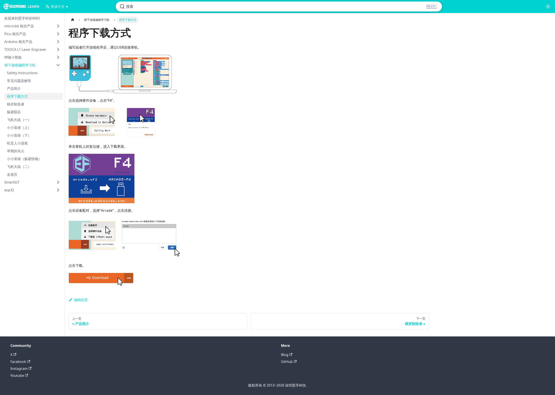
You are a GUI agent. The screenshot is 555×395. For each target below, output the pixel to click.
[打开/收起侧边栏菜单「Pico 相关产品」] (58, 33)
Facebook (18, 361)
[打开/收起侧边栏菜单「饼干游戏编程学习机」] (58, 65)
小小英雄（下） (19, 135)
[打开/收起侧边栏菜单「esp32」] (58, 190)
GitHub (287, 361)
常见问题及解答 (19, 80)
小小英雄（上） (19, 127)
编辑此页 (81, 299)
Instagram (19, 368)
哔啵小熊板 (13, 57)
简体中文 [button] (58, 6)
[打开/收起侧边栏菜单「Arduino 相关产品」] (58, 41)
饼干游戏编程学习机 (20, 65)
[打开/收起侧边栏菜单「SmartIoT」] (58, 182)
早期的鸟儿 (15, 151)
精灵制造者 (15, 104)
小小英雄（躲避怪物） (24, 158)
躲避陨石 (14, 112)
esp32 (9, 190)
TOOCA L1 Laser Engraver (25, 49)
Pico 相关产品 (15, 33)
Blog (284, 354)
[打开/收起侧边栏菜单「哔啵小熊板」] (58, 57)
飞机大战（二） (19, 166)
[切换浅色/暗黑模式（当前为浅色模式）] (548, 6)
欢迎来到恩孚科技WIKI (22, 18)
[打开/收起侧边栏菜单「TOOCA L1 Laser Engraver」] (58, 49)
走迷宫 (12, 174)
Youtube (17, 375)
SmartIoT (12, 182)
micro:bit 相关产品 (19, 26)
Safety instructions (22, 72)
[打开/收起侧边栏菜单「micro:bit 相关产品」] (58, 26)
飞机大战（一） (19, 119)
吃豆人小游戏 (17, 143)
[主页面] (73, 19)
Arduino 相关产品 (18, 41)
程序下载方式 (17, 96)
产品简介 (14, 88)
